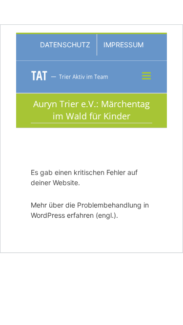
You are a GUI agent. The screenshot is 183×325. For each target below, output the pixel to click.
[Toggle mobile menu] (147, 76)
